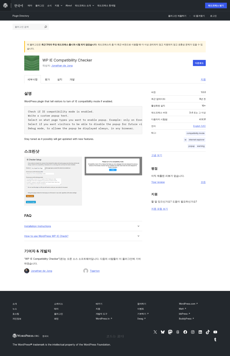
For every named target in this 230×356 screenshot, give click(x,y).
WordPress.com (188, 303)
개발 (72, 79)
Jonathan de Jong (62, 65)
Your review (158, 182)
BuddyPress (186, 318)
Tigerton (95, 270)
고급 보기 (156, 155)
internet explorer (196, 139)
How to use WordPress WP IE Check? (46, 236)
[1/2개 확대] (77, 160)
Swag (141, 318)
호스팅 (16, 313)
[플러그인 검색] (46, 27)
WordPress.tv (104, 318)
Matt (182, 308)
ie (185, 139)
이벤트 (140, 308)
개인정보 (17, 318)
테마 (56, 308)
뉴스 (15, 308)
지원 (203, 79)
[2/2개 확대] (138, 160)
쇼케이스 (58, 303)
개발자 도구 (101, 313)
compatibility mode (195, 133)
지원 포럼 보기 (159, 208)
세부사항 (33, 79)
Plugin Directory (21, 15)
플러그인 (58, 313)
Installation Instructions (37, 226)
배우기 (99, 303)
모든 (203, 182)
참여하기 (141, 303)
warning (200, 146)
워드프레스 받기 (216, 5)
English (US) (199, 126)
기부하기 (143, 313)
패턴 (56, 318)
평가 (47, 79)
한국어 (45, 336)
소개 (15, 303)
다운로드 (199, 63)
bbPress (184, 313)
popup (192, 146)
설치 (59, 79)
